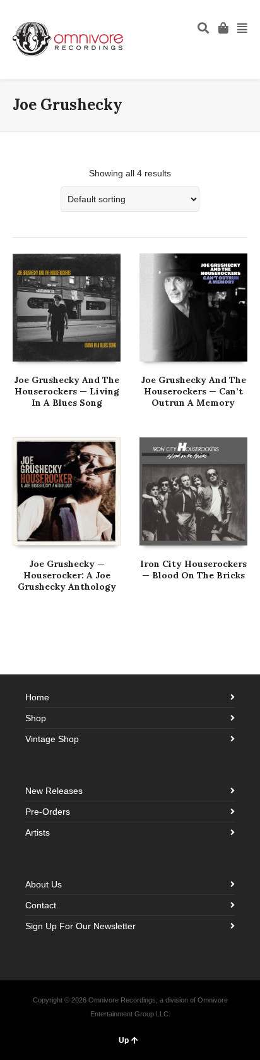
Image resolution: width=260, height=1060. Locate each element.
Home (37, 697)
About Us (43, 884)
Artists (37, 832)
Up (124, 1040)
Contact (40, 905)
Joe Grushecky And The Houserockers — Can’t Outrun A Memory (193, 391)
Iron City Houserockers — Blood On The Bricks (193, 569)
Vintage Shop (52, 739)
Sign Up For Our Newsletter (80, 926)
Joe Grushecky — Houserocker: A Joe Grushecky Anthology (67, 575)
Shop (35, 718)
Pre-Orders (47, 812)
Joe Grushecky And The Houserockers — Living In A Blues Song (66, 391)
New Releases (54, 791)
